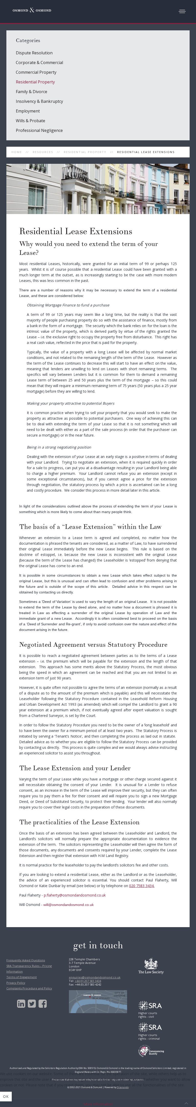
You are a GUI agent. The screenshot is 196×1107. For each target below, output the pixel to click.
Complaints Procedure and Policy (29, 988)
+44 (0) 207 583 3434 (88, 981)
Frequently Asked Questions (25, 960)
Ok (6, 1096)
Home (16, 152)
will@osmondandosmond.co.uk (68, 905)
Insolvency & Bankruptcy (39, 101)
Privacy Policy (15, 983)
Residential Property (85, 152)
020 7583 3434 (141, 885)
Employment (28, 111)
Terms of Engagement (21, 977)
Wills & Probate (30, 120)
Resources (43, 152)
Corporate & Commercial (39, 62)
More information (98, 1104)
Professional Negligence (39, 130)
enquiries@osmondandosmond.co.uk (94, 977)
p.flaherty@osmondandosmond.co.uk (75, 895)
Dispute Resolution (34, 53)
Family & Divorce (31, 91)
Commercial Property (36, 72)
